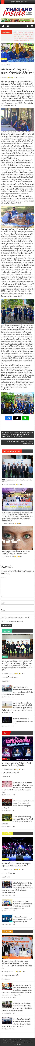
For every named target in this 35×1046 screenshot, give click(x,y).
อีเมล (3, 599)
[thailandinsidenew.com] (3, 26)
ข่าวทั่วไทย (3, 55)
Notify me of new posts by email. (12, 617)
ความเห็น (4, 573)
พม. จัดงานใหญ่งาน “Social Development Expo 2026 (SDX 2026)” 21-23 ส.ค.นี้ (22, 34)
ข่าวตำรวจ (5, 952)
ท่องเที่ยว (5, 652)
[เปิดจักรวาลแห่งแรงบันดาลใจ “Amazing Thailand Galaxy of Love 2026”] (7, 715)
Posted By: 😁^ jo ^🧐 (7, 73)
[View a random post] (32, 26)
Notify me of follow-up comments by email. (16, 613)
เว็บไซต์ (3, 606)
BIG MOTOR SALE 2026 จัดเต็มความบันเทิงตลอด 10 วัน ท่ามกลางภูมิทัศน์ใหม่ (16, 760)
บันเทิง (4, 754)
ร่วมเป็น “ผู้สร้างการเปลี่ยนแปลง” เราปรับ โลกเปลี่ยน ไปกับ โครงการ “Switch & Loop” (16, 548)
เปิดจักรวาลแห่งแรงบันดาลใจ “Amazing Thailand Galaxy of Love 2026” (23, 717)
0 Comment (21, 73)
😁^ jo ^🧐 (18, 480)
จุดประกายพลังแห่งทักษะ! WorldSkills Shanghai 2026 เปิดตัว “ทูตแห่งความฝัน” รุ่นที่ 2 (22, 915)
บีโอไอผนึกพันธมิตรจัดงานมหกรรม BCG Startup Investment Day (20, 438)
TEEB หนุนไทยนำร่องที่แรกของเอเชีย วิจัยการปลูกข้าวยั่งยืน (17, 477)
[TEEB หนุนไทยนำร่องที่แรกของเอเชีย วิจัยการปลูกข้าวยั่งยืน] (17, 462)
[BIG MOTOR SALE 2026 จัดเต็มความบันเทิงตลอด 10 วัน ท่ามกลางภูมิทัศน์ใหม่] (17, 744)
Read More (5, 677)
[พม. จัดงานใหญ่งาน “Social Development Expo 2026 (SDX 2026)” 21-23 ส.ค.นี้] (17, 844)
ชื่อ (2, 592)
